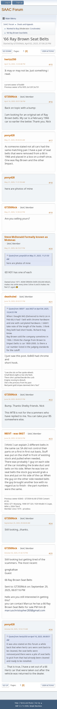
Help (16, 703)
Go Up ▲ (38, 703)
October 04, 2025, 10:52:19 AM (16, 629)
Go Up (5, 685)
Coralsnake (35, 28)
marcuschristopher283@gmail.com (25, 610)
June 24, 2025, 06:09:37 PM (14, 399)
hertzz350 (10, 59)
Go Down (7, 51)
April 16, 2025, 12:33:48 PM (14, 64)
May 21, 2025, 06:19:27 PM (14, 248)
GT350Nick (10, 96)
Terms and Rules (26, 703)
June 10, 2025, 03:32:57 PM (14, 301)
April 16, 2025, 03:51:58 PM (14, 101)
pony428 (9, 135)
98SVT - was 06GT (14, 433)
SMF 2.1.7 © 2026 (22, 706)
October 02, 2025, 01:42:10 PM (16, 553)
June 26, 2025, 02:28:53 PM (14, 438)
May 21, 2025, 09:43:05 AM (14, 140)
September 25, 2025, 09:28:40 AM (17, 523)
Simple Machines (35, 706)
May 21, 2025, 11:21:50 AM (14, 182)
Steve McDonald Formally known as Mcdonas (26, 238)
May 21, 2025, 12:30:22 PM (14, 212)
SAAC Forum (12, 9)
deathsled (10, 296)
